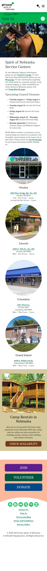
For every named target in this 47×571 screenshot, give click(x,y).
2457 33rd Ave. (23, 305)
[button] (38, 6)
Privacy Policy (23, 524)
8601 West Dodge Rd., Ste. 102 (23, 193)
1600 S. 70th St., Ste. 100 (23, 249)
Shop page (9, 80)
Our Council (8, 14)
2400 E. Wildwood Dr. (23, 361)
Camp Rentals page (16, 89)
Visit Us (23, 513)
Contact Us (23, 510)
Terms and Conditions (23, 521)
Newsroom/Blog (23, 517)
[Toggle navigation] (43, 6)
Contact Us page (24, 75)
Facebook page (35, 140)
